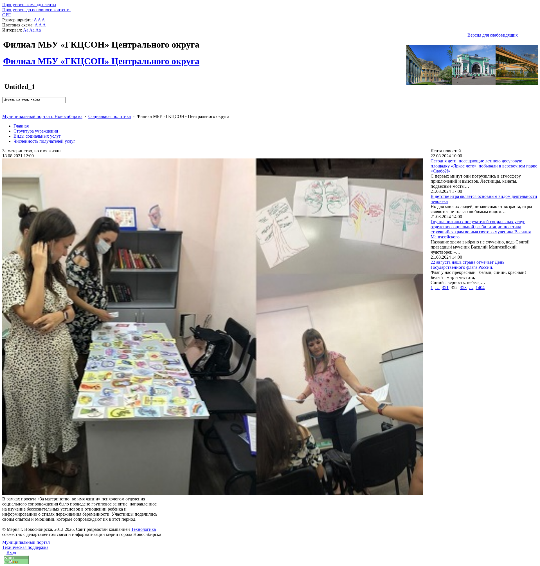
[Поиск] (4, 105)
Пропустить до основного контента (36, 9)
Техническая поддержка (25, 547)
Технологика (143, 529)
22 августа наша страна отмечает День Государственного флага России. (467, 265)
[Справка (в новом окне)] (4, 110)
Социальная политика (109, 116)
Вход (11, 552)
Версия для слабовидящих (492, 35)
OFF (6, 14)
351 (445, 287)
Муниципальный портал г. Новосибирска (42, 116)
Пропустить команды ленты (29, 4)
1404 (480, 287)
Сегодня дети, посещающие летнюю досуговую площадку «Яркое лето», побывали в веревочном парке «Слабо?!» (484, 165)
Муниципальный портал (26, 542)
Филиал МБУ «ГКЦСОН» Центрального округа (101, 58)
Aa (25, 30)
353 (463, 287)
